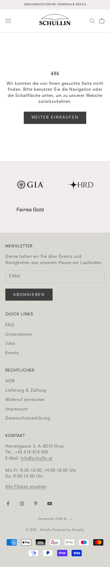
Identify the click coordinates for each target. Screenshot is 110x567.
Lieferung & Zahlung (25, 391)
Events (12, 353)
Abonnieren (29, 294)
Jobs (10, 344)
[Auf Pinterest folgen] (35, 503)
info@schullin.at (37, 459)
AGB (10, 381)
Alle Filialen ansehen (25, 487)
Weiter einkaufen (55, 117)
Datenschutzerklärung (27, 419)
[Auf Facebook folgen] (8, 503)
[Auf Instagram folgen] (22, 503)
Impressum (16, 409)
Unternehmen (19, 335)
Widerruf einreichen (25, 400)
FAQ (9, 325)
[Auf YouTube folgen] (49, 503)
